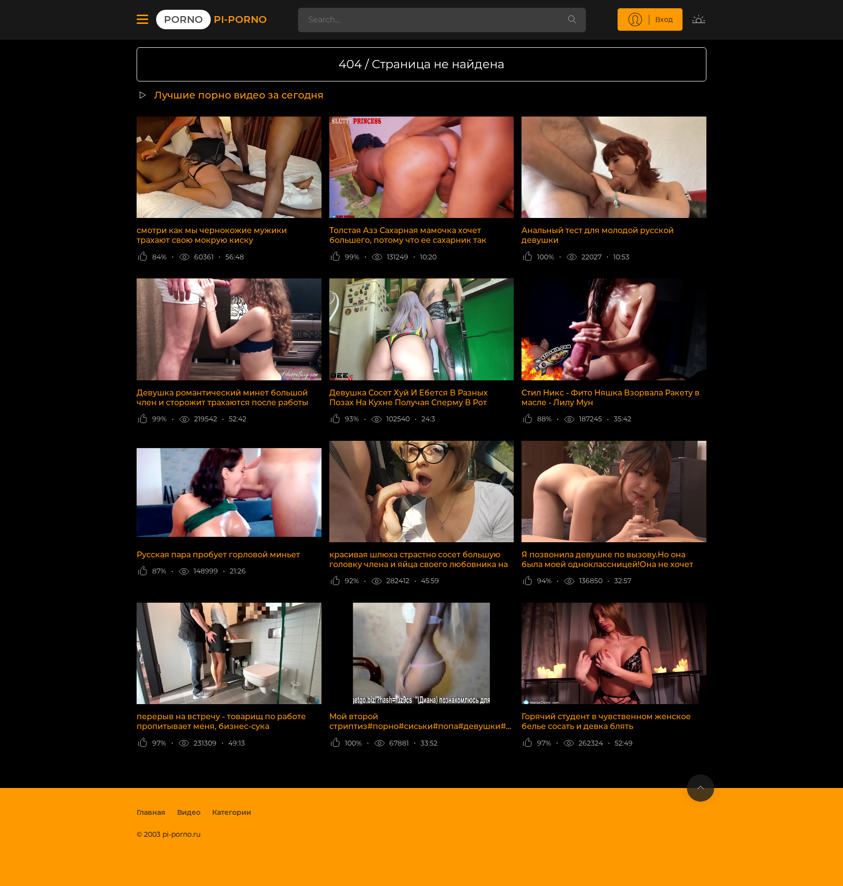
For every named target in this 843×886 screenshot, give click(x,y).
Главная (151, 812)
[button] (142, 19)
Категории (231, 812)
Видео (189, 812)
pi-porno (215, 19)
